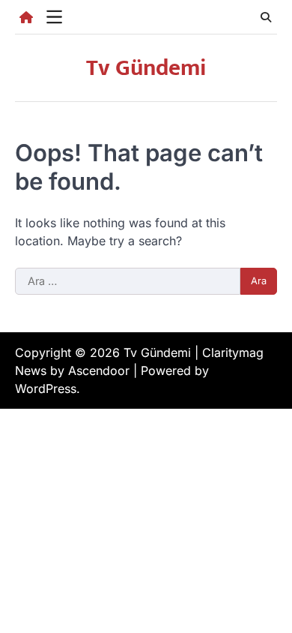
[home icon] (26, 17)
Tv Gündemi (146, 68)
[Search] (266, 17)
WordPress (45, 388)
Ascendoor (99, 370)
